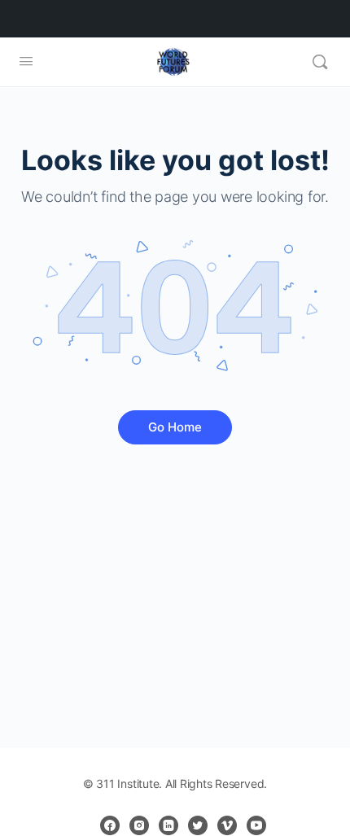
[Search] (320, 61)
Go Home (175, 427)
